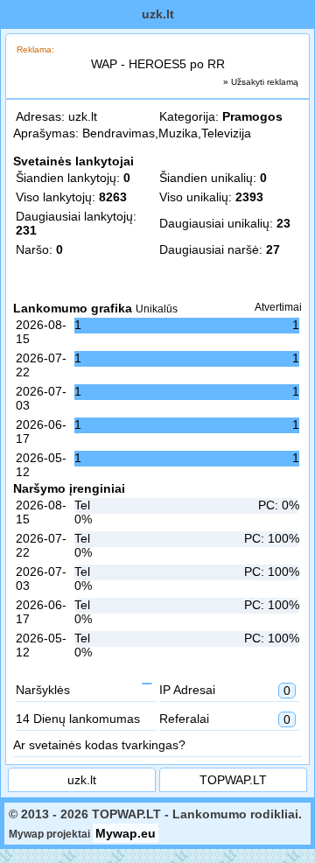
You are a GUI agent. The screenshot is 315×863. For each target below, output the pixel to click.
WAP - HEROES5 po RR (158, 64)
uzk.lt (82, 116)
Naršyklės (43, 690)
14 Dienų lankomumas (78, 719)
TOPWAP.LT (233, 780)
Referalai (224, 719)
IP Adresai (224, 690)
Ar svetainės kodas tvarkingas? (99, 745)
